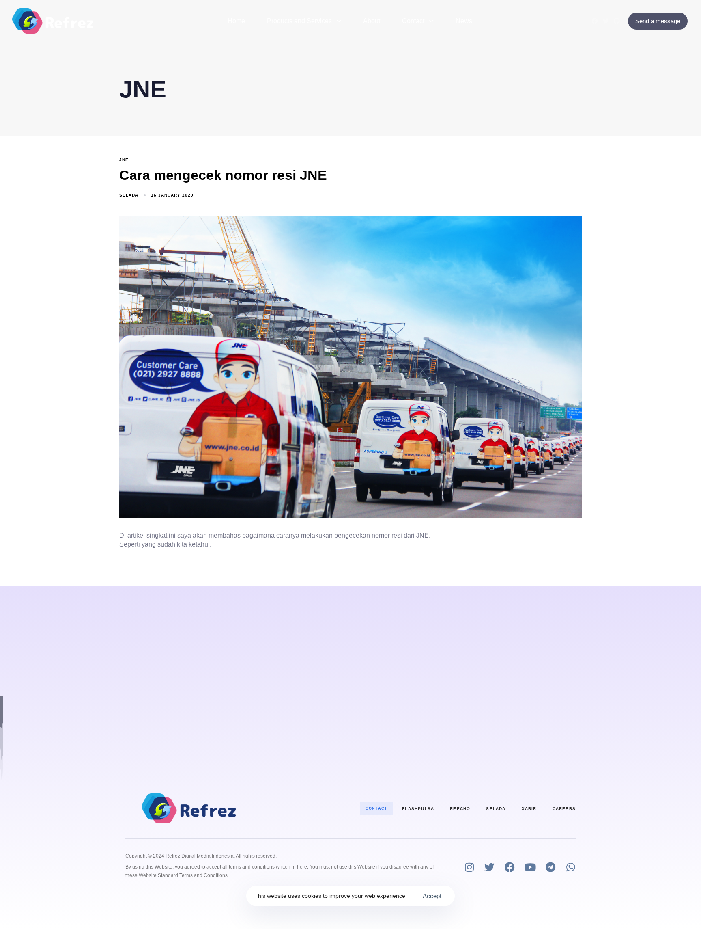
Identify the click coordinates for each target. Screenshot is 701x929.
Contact (413, 20)
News (464, 20)
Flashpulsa (418, 808)
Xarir (529, 808)
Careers (564, 808)
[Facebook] (595, 21)
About (371, 20)
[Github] (617, 21)
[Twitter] (606, 21)
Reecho (460, 808)
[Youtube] (530, 867)
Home (236, 20)
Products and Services (299, 20)
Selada (128, 195)
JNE (124, 160)
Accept (432, 895)
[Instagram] (469, 867)
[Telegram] (550, 867)
